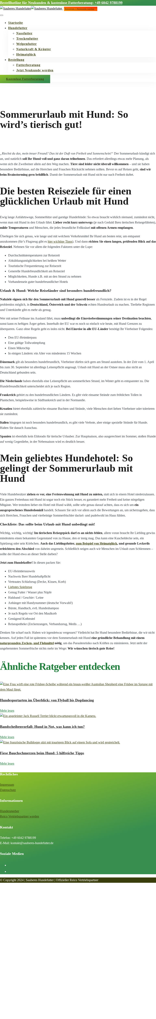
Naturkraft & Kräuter (33, 49)
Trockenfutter (27, 38)
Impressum (7, 784)
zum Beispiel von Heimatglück (96, 543)
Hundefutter (17, 28)
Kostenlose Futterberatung (25, 79)
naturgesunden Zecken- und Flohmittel (27, 643)
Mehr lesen (7, 710)
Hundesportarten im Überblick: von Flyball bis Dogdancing (47, 700)
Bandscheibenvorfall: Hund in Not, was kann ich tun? (42, 727)
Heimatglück (26, 54)
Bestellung (16, 59)
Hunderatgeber (9, 811)
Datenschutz (8, 790)
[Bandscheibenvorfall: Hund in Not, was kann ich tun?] (48, 716)
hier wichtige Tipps (60, 241)
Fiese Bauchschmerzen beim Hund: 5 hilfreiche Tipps (42, 753)
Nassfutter (24, 33)
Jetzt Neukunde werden (34, 70)
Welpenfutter (26, 44)
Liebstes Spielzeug (20, 587)
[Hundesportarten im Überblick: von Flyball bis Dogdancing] (78, 689)
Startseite (15, 22)
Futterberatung (28, 65)
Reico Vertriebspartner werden (19, 816)
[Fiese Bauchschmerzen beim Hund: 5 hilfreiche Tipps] (60, 742)
